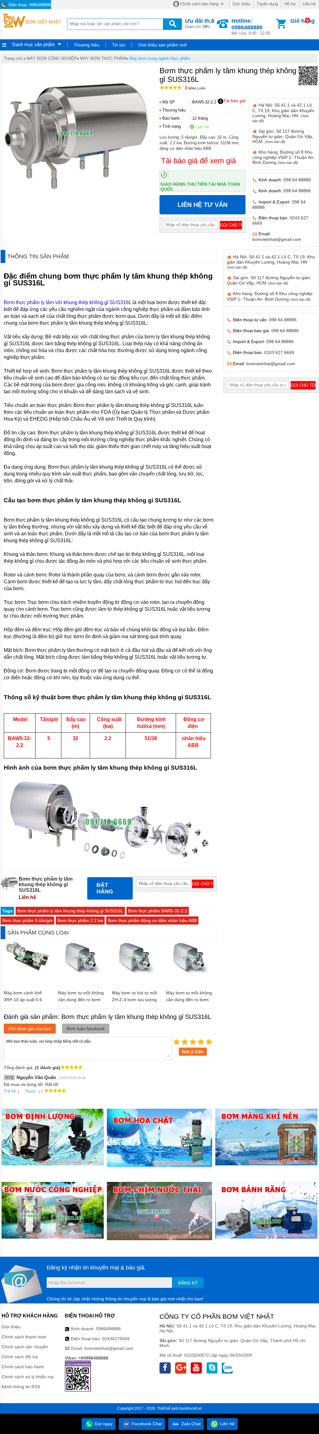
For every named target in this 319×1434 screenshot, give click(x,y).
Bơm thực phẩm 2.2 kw (80, 920)
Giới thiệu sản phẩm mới (162, 44)
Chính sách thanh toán (24, 1336)
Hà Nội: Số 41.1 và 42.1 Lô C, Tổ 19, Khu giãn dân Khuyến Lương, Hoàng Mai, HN (271, 261)
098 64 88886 (297, 179)
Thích (30, 1091)
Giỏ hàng (302, 21)
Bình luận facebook (86, 1028)
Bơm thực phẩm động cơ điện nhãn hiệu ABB (152, 920)
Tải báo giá (234, 100)
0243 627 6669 (279, 352)
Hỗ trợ (290, 4)
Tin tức (119, 44)
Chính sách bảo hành (23, 1366)
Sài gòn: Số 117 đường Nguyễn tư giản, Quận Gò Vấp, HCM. (282, 136)
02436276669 (116, 1338)
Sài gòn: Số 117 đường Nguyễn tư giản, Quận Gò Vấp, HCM (269, 280)
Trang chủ (13, 58)
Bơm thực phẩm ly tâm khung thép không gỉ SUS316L (70, 910)
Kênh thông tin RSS (21, 1386)
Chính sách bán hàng (199, 4)
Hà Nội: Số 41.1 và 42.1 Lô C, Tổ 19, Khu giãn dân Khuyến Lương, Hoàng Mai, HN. (283, 112)
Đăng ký (188, 1282)
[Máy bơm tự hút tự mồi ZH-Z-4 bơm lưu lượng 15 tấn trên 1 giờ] (136, 972)
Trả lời (10, 1090)
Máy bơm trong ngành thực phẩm (159, 58)
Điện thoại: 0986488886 (29, 4)
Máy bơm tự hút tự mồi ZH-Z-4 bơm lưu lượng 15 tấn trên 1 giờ (134, 999)
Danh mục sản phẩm (33, 44)
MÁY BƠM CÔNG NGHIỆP (52, 58)
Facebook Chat (146, 1423)
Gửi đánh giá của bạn (29, 1028)
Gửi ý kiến (193, 1051)
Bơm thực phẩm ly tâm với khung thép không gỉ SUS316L (67, 302)
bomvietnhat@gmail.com (276, 239)
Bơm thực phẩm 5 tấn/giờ (27, 920)
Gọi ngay (102, 1423)
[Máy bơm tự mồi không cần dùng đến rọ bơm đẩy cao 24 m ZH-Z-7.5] (82, 972)
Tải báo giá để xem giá (198, 160)
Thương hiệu (86, 44)
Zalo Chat (190, 1423)
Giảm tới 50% (199, 23)
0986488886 (108, 1328)
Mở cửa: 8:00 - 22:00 (250, 27)
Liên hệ (309, 4)
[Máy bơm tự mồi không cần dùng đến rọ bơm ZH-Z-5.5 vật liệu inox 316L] (190, 972)
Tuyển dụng (267, 4)
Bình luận (195, 88)
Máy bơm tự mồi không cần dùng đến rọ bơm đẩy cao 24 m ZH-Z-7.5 (81, 999)
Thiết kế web (168, 1408)
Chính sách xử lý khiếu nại (28, 1376)
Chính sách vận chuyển (25, 1346)
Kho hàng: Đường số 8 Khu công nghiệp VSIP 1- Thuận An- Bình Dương (283, 157)
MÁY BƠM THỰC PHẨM (103, 58)
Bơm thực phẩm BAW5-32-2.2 (157, 910)
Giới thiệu (241, 4)
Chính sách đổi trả (20, 1356)
